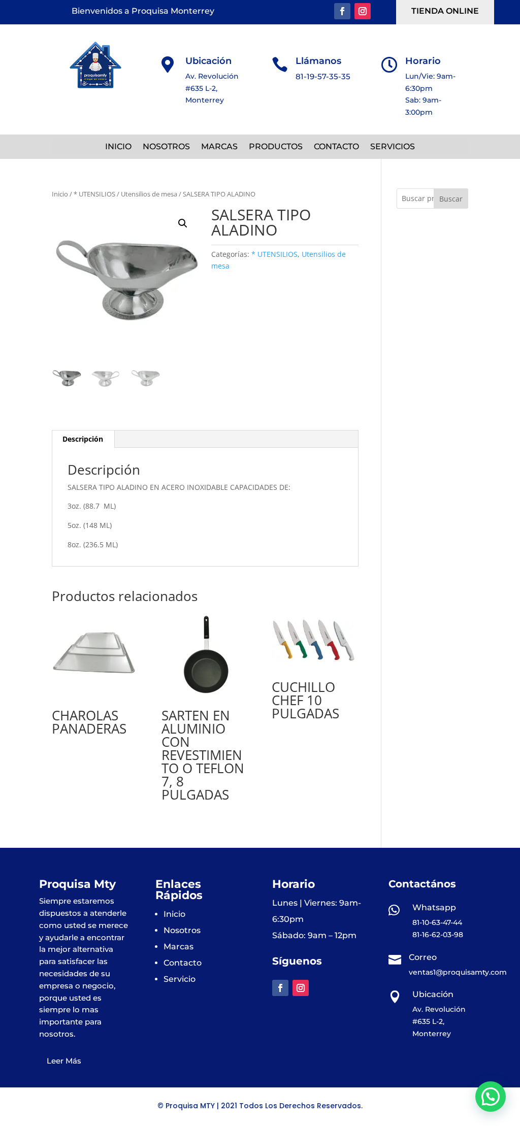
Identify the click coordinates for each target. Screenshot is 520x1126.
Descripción (82, 439)
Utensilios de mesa (149, 193)
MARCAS (219, 147)
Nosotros (182, 930)
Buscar (451, 199)
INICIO (118, 147)
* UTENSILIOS (94, 193)
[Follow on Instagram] (362, 11)
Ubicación (208, 61)
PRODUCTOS (276, 147)
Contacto (183, 963)
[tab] (83, 439)
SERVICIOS (392, 147)
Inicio (60, 193)
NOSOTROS (166, 147)
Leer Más (64, 1061)
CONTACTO (336, 147)
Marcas (178, 946)
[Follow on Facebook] (342, 11)
